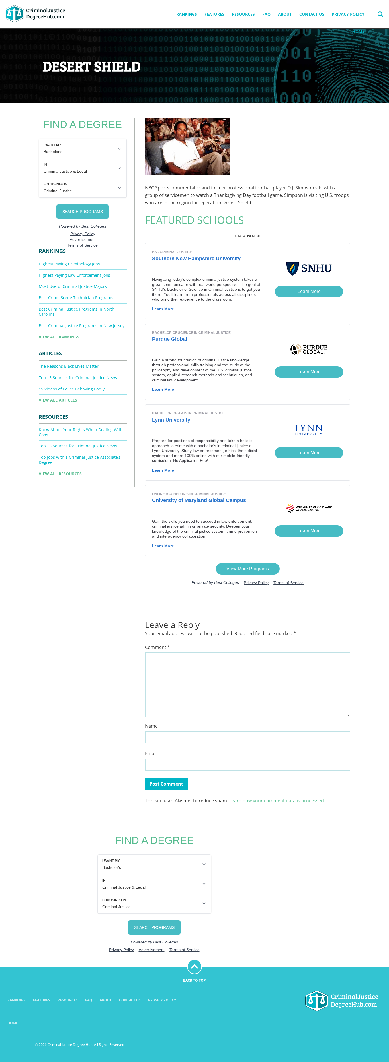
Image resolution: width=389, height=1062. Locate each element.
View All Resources (60, 473)
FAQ (266, 14)
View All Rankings (59, 337)
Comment (157, 647)
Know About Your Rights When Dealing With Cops (81, 432)
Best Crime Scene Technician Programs (76, 297)
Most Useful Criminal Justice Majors (73, 286)
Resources (243, 14)
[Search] (380, 14)
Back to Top (194, 980)
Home (358, 31)
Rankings (186, 14)
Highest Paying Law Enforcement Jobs (74, 275)
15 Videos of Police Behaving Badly (72, 389)
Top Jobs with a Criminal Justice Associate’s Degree (79, 459)
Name (151, 726)
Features (214, 14)
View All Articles (58, 400)
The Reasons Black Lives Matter (69, 366)
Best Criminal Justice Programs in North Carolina (76, 311)
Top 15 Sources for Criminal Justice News (78, 377)
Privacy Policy (348, 14)
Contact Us (311, 14)
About (285, 14)
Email (151, 754)
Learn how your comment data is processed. (277, 800)
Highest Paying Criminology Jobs (69, 263)
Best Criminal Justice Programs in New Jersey (81, 325)
